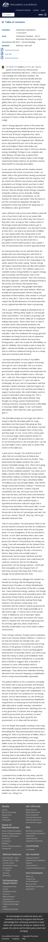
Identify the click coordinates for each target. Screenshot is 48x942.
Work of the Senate (9, 812)
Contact (36, 10)
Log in (43, 10)
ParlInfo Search (8, 863)
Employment (7, 868)
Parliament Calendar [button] (23, 10)
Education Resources (33, 817)
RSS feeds (6, 875)
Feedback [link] (15, 939)
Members (5, 843)
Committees (30, 849)
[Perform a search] (4, 14)
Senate (4, 810)
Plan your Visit (31, 884)
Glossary (6, 873)
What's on (29, 876)
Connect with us (32, 865)
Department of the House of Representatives (9, 894)
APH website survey (10, 865)
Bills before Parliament (34, 831)
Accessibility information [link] (11, 936)
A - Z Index (6, 870)
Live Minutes (6, 841)
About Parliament (32, 815)
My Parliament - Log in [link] (11, 858)
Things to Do (30, 879)
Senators (5, 817)
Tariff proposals (32, 838)
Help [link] (23, 939)
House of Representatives (11, 831)
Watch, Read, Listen (33, 812)
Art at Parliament (32, 881)
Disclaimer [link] (5, 939)
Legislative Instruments (34, 841)
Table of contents (14, 22)
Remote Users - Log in (11, 860)
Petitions (29, 863)
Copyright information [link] (30, 936)
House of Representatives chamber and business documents (11, 836)
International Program (34, 822)
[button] (42, 15)
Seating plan (6, 820)
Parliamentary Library (33, 820)
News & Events (31, 810)
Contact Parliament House (35, 868)
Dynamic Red (6, 815)
